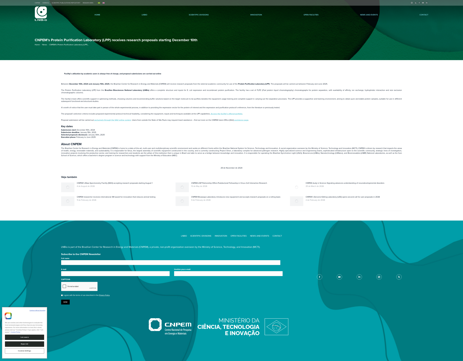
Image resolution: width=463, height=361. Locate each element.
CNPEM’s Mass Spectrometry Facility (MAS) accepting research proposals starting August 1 (114, 183)
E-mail (63, 269)
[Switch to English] (103, 2)
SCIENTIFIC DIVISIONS (200, 235)
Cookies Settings (24, 351)
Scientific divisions (199, 15)
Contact (423, 15)
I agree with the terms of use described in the (86, 295)
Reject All (24, 344)
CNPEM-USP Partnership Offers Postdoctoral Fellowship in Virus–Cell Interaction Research (229, 183)
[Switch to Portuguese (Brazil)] (99, 2)
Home (97, 15)
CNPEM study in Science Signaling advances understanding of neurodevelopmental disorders (345, 183)
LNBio (144, 15)
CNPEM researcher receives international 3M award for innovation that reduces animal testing (116, 197)
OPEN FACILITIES (239, 235)
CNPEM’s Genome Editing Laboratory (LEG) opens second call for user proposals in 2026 (343, 197)
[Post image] (67, 187)
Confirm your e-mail (182, 269)
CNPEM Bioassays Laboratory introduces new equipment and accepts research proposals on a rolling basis (235, 197)
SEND (65, 302)
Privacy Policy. (104, 295)
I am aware (24, 337)
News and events (369, 15)
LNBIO (184, 235)
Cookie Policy (15, 332)
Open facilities (311, 15)
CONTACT (277, 235)
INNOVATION (221, 235)
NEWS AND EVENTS (259, 235)
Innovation (256, 15)
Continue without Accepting (37, 310)
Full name (65, 258)
